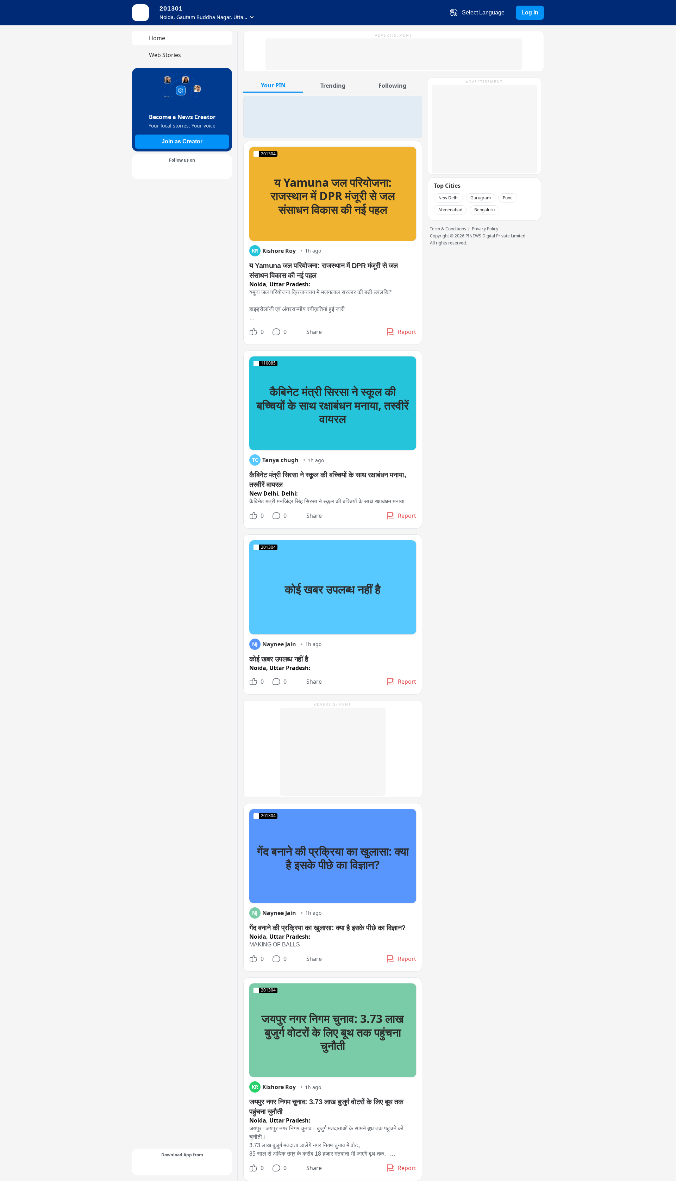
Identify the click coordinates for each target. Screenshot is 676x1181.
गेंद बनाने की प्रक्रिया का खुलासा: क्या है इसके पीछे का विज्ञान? (333, 858)
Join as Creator (182, 141)
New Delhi (448, 198)
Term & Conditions (448, 229)
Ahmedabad (450, 210)
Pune (508, 198)
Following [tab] (392, 85)
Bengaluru (484, 210)
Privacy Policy (485, 229)
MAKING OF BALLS (274, 944)
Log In (529, 12)
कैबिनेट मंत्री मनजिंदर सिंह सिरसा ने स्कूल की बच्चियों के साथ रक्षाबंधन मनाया (327, 501)
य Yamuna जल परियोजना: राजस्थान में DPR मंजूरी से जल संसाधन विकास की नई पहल (333, 196)
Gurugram (480, 198)
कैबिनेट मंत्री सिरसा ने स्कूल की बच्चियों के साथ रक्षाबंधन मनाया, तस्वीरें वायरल (333, 405)
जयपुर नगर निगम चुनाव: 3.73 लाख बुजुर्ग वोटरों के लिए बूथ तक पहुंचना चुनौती (333, 1032)
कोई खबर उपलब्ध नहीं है (333, 589)
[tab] (273, 85)
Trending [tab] (332, 85)
